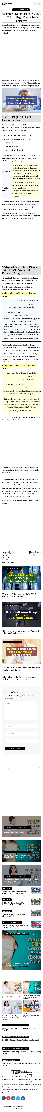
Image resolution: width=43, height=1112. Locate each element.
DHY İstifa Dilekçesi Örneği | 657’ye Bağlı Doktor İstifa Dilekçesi (20, 632)
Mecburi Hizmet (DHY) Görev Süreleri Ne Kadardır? (15, 926)
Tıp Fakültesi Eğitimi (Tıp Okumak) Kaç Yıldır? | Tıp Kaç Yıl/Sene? (21, 881)
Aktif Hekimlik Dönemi (21, 9)
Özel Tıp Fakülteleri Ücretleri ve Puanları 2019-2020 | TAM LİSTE (13, 904)
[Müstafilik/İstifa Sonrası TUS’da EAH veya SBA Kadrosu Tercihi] (21, 651)
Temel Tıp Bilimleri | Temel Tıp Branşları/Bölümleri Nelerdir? (15, 832)
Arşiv (10, 1109)
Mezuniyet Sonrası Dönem (12, 922)
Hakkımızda (5, 1109)
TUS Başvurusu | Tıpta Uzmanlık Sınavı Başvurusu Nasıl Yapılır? (31, 1015)
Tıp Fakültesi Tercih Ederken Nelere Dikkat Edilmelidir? (14, 915)
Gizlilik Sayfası (16, 1109)
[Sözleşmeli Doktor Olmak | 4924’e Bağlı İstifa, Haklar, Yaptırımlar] (21, 578)
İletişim (32, 1109)
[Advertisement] (21, 56)
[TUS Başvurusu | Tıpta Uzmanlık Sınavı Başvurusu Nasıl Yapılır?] (32, 1006)
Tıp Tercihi (6, 888)
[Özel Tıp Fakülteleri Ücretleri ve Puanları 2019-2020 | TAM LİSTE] (36, 901)
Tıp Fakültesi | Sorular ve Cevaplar (18, 827)
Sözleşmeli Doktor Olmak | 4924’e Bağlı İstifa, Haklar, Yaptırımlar (19, 595)
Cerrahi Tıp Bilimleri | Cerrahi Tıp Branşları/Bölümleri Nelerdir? (16, 856)
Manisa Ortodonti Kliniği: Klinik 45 (35, 553)
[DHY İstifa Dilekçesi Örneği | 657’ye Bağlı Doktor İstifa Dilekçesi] (21, 614)
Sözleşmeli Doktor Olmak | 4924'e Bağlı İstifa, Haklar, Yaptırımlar (9, 555)
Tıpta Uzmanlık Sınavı (14, 135)
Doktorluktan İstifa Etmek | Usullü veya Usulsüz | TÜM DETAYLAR (19, 678)
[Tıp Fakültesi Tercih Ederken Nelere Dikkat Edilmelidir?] (36, 913)
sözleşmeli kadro (27, 25)
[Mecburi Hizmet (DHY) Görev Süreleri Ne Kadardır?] (36, 924)
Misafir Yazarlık (25, 1109)
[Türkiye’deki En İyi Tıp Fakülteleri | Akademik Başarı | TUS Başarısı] (36, 890)
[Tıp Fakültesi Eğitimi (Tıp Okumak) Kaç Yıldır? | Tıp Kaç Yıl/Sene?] (12, 1007)
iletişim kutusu (14, 494)
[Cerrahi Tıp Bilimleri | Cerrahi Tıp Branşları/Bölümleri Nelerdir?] (21, 950)
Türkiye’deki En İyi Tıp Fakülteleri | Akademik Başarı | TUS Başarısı (14, 892)
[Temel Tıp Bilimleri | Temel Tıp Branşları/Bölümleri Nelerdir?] (12, 987)
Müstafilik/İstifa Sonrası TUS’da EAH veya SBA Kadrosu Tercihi (21, 668)
